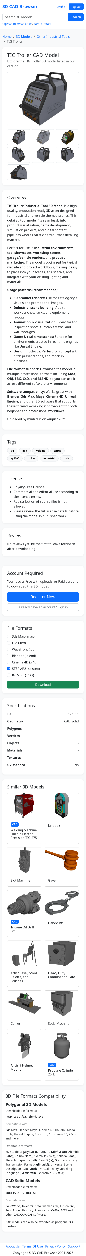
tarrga (57, 450)
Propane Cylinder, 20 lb (61, 1072)
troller (31, 458)
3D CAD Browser (20, 6)
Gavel (52, 880)
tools (66, 458)
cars (36, 24)
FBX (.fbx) (19, 643)
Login (60, 6)
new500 (18, 24)
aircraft (46, 24)
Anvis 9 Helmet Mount (22, 1067)
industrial (49, 458)
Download (43, 684)
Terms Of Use (32, 1246)
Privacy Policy (55, 1246)
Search (76, 17)
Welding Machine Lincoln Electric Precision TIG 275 (24, 834)
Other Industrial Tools (53, 36)
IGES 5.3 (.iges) (23, 675)
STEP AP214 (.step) (26, 668)
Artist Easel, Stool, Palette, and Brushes (24, 977)
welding (40, 450)
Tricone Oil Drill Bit (22, 929)
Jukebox (54, 825)
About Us (13, 1246)
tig (12, 450)
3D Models (24, 36)
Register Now (43, 596)
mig (24, 450)
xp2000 (15, 458)
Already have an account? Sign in (43, 607)
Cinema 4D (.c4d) (24, 662)
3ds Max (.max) (23, 636)
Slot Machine (20, 880)
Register (76, 6)
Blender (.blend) (24, 656)
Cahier (15, 1023)
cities (28, 24)
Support (74, 1246)
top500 (7, 24)
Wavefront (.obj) (24, 649)
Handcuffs (56, 923)
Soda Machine (58, 1023)
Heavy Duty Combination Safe (61, 975)
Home (7, 36)
